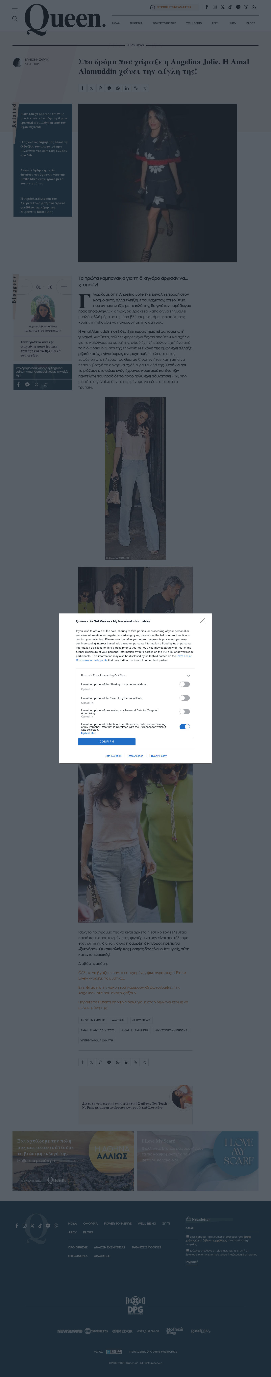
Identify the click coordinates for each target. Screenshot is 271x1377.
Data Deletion (113, 755)
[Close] (204, 621)
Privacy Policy (158, 755)
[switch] (185, 684)
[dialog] (135, 688)
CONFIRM (107, 741)
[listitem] (135, 675)
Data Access (135, 755)
